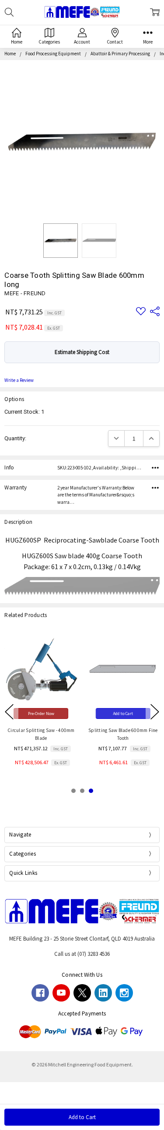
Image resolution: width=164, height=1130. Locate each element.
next (155, 711)
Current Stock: (24, 411)
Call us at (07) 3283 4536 (82, 954)
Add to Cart (123, 713)
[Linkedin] (103, 993)
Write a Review (19, 380)
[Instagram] (124, 993)
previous (9, 711)
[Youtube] (61, 993)
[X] (82, 993)
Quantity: (15, 438)
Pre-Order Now (41, 713)
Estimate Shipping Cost (82, 352)
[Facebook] (40, 993)
